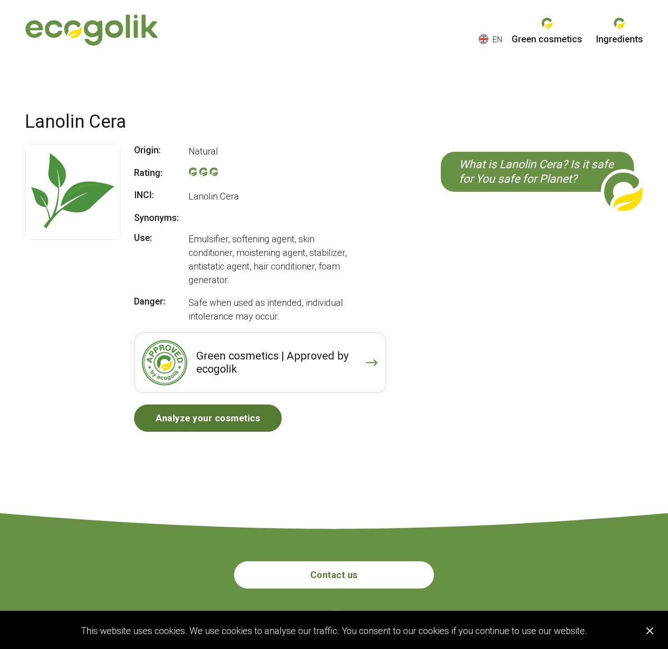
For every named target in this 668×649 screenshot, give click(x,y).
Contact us (334, 574)
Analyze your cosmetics (207, 418)
